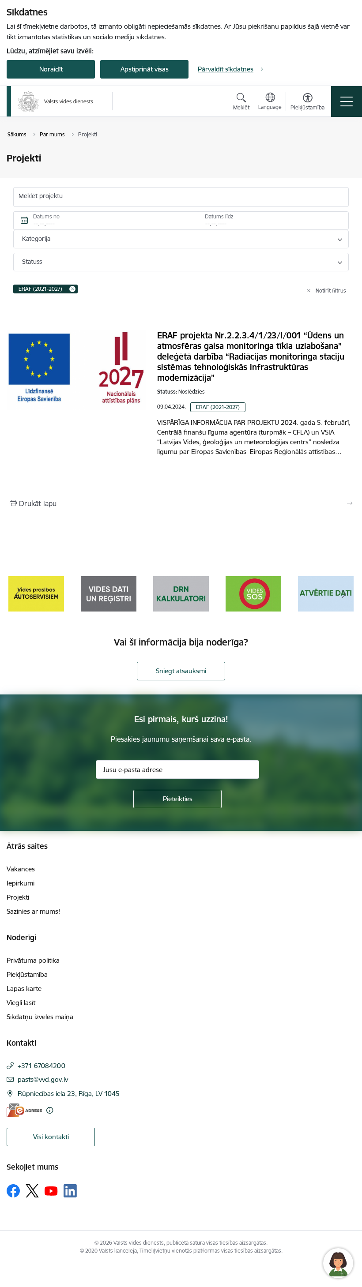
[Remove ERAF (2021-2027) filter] (72, 289)
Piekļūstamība (27, 974)
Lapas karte (24, 988)
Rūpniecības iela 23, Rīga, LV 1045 (69, 1093)
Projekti (18, 897)
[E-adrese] (24, 1110)
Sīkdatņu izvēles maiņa (40, 1017)
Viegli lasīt (21, 1002)
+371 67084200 (41, 1066)
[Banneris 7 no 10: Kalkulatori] (108, 593)
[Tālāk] (344, 594)
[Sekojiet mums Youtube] (51, 1190)
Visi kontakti (51, 1137)
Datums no (46, 216)
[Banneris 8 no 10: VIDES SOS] (181, 593)
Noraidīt (51, 69)
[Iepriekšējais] (18, 594)
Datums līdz (219, 216)
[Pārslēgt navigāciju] (346, 101)
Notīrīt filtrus (331, 290)
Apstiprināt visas (145, 69)
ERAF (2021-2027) (218, 407)
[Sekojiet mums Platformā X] (32, 1190)
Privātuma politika (33, 960)
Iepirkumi (20, 883)
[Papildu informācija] (49, 1110)
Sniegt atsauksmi (181, 671)
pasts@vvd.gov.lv (43, 1079)
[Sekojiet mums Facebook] (13, 1190)
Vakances (21, 869)
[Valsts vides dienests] (55, 101)
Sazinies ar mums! (33, 911)
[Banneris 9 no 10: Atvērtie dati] (253, 593)
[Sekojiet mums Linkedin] (70, 1190)
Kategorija (36, 239)
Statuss (32, 262)
